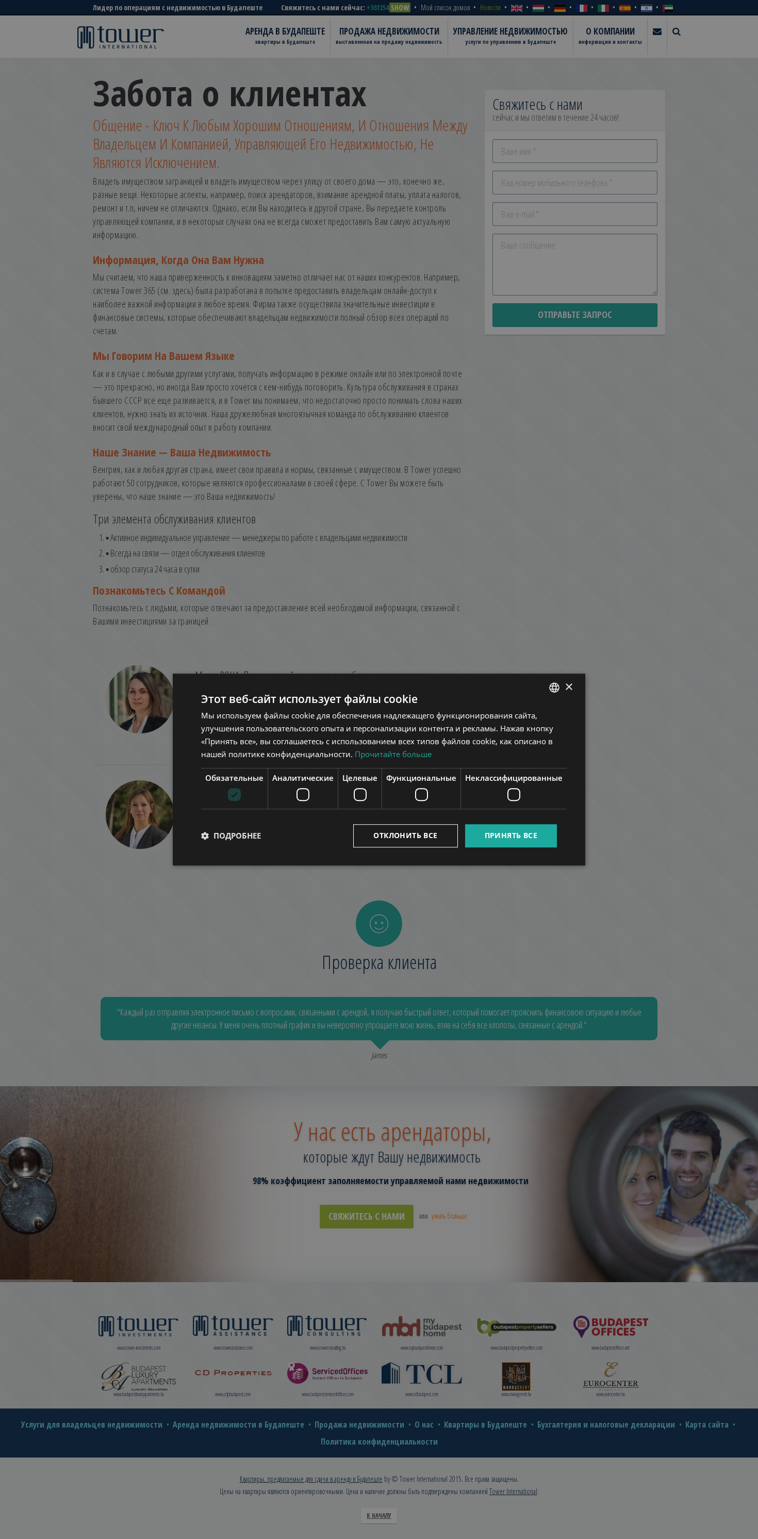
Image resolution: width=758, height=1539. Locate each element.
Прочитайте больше (393, 754)
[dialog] (379, 769)
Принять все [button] (511, 835)
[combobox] (554, 687)
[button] (231, 835)
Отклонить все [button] (405, 835)
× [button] (568, 687)
